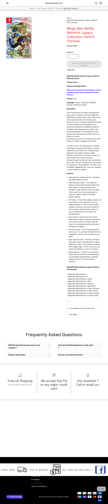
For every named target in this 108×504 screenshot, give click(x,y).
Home (69, 18)
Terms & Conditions (39, 486)
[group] (54, 8)
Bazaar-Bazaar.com (54, 3)
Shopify (66, 496)
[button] (95, 3)
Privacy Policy (37, 483)
